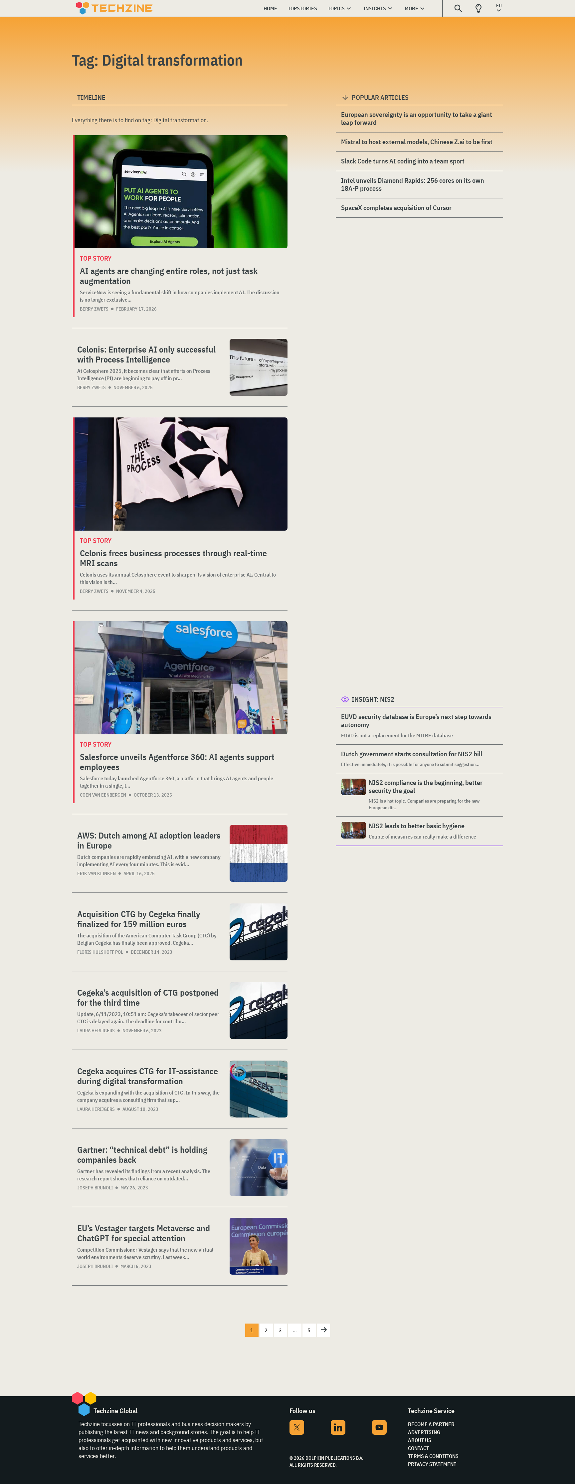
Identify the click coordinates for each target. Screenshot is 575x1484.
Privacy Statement (432, 1464)
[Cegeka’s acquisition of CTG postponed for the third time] (259, 1010)
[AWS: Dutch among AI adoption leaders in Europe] (259, 853)
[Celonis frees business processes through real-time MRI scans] (181, 474)
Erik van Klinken (96, 873)
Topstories (302, 8)
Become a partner (431, 1424)
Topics (336, 8)
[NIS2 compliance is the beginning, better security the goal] (353, 795)
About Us (419, 1440)
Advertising (424, 1432)
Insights (374, 8)
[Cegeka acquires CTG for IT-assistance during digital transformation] (259, 1089)
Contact (418, 1448)
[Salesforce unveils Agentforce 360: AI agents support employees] (181, 677)
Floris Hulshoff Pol (100, 952)
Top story (95, 258)
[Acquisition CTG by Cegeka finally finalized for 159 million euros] (259, 931)
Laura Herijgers (96, 1031)
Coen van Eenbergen (103, 795)
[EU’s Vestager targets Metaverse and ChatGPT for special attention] (259, 1246)
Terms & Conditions (433, 1456)
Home (270, 8)
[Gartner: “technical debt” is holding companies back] (259, 1167)
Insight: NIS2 (373, 699)
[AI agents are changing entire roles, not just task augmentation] (181, 191)
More (411, 8)
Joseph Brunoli (95, 1188)
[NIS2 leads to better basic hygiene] (353, 831)
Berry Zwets (94, 309)
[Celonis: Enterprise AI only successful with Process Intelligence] (259, 367)
